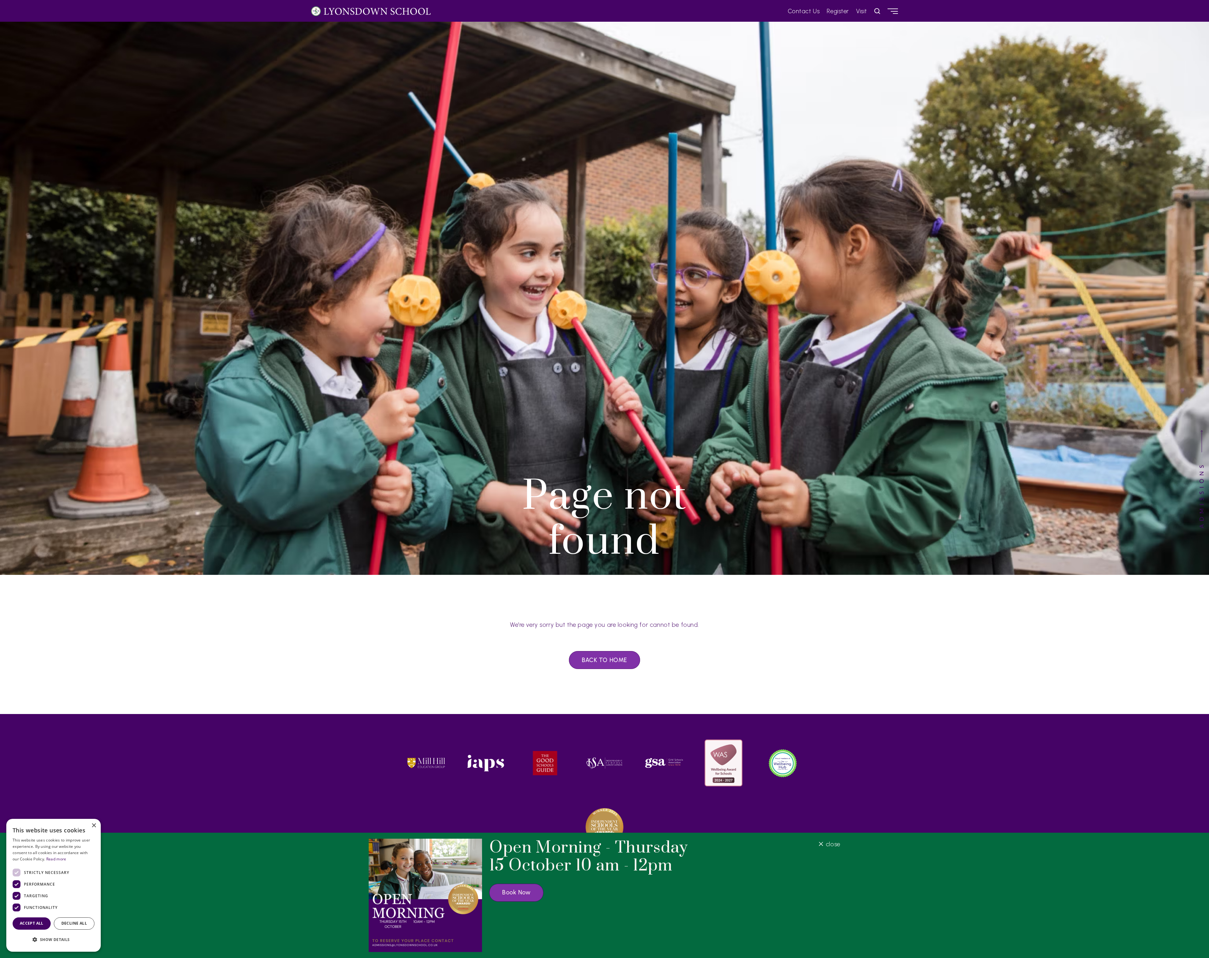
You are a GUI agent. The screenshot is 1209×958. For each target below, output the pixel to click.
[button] (53, 939)
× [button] (93, 825)
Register (838, 11)
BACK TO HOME (604, 660)
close (833, 843)
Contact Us (804, 11)
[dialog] (53, 885)
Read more (56, 859)
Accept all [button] (31, 923)
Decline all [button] (74, 923)
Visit (861, 11)
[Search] (877, 11)
